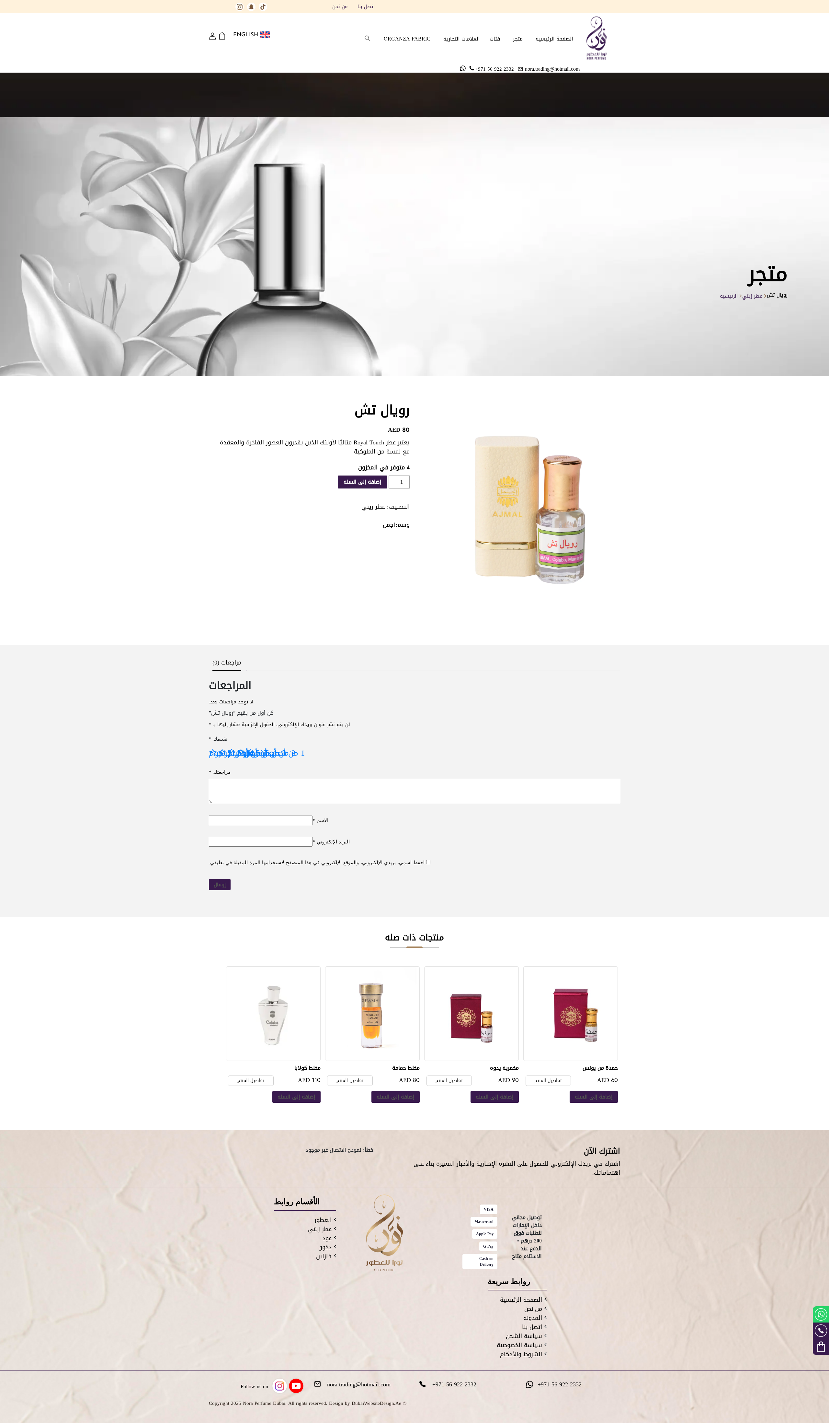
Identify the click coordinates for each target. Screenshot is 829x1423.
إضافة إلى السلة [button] (594, 1097)
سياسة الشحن (524, 1336)
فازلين (324, 1256)
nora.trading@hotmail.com (552, 69)
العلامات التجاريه (461, 39)
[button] (367, 38)
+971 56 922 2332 (494, 69)
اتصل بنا (366, 6)
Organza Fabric (407, 39)
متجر (518, 39)
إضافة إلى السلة (362, 482)
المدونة (532, 1318)
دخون (325, 1247)
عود (327, 1238)
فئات (495, 39)
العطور (323, 1220)
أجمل (389, 524)
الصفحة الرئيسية (554, 39)
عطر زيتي (752, 295)
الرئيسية (729, 295)
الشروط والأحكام (521, 1354)
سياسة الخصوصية (519, 1345)
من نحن (340, 6)
